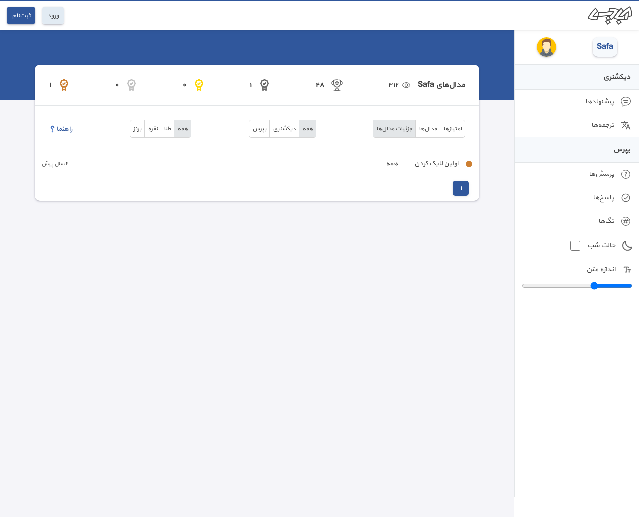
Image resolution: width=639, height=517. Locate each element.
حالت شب (601, 245)
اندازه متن (600, 269)
